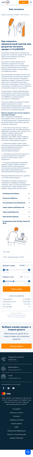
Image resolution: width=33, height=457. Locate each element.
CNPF (16, 427)
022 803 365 (12, 359)
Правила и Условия (16, 420)
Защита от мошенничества (16, 434)
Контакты (16, 416)
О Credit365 (16, 409)
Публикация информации (16, 431)
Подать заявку (16, 289)
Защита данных (16, 423)
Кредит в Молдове (16, 438)
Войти (23, 2)
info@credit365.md (14, 378)
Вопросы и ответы (16, 413)
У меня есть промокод (16, 296)
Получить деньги (16, 346)
